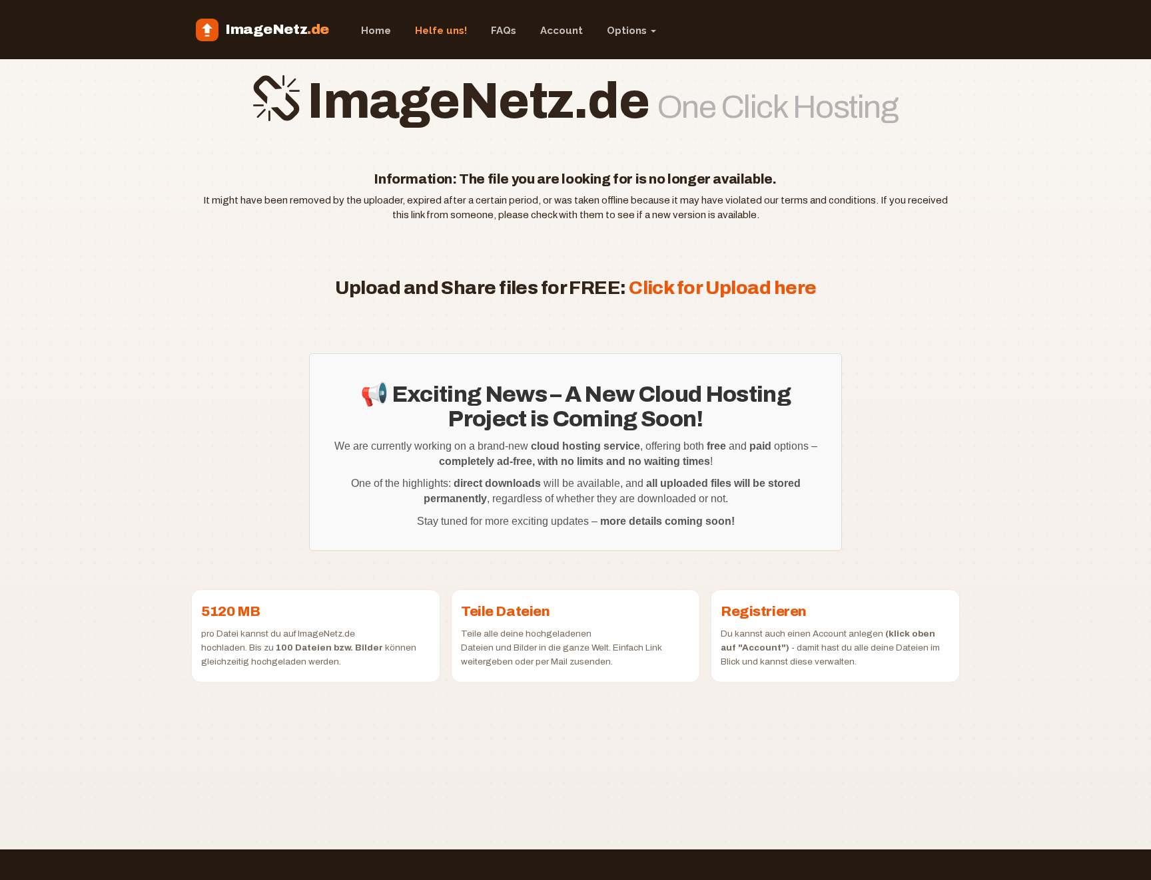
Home (376, 31)
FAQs (503, 31)
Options (628, 31)
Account (561, 31)
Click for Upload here (722, 287)
